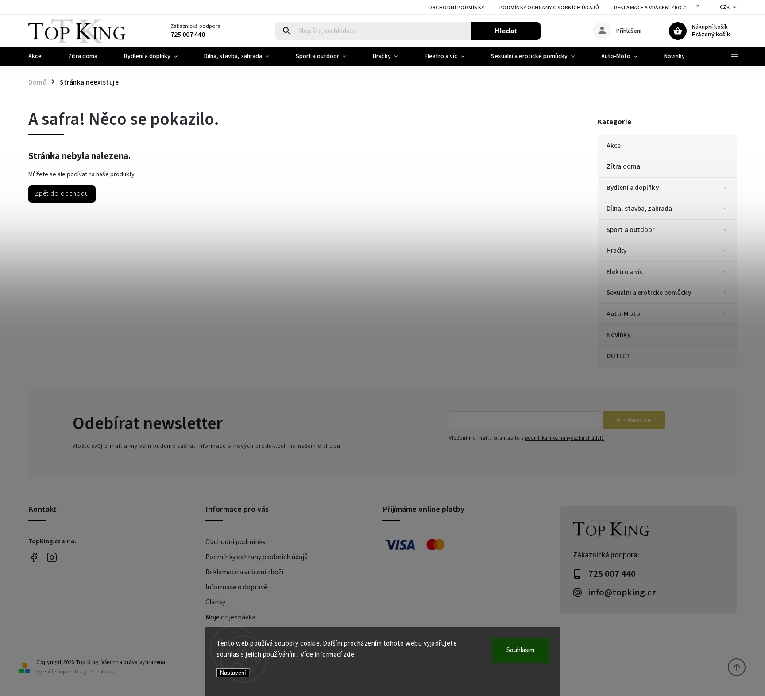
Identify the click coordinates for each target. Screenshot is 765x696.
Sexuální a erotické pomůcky (649, 293)
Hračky (617, 250)
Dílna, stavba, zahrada (639, 208)
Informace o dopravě (236, 587)
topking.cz (51, 557)
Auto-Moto (623, 314)
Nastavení (233, 672)
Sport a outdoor (631, 230)
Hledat (506, 31)
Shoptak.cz (103, 672)
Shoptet (62, 672)
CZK (725, 7)
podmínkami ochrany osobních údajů (564, 438)
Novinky (618, 335)
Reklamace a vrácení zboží (650, 8)
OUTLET (618, 356)
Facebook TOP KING (33, 557)
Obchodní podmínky (456, 8)
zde (349, 654)
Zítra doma (623, 166)
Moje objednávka (230, 617)
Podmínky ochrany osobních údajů (549, 8)
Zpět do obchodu (62, 193)
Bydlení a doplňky (633, 188)
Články (215, 602)
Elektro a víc (625, 272)
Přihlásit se (633, 420)
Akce (614, 146)
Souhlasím (520, 650)
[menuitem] (41, 56)
